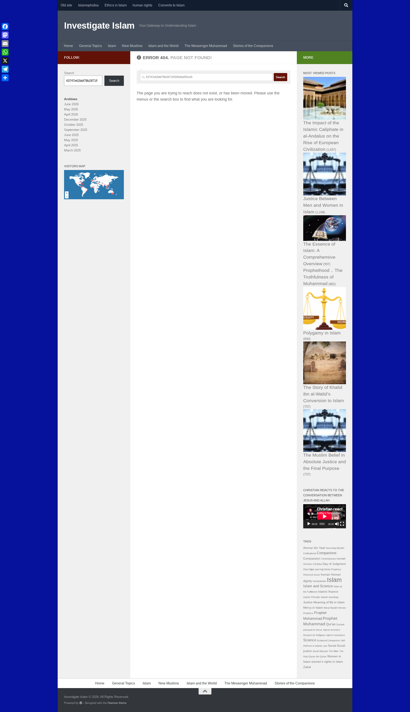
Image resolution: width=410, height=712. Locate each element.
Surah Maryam (320, 651)
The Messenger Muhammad (205, 46)
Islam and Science (318, 586)
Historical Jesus (311, 574)
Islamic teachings (330, 597)
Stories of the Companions (253, 46)
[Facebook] (5, 26)
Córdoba (317, 564)
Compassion (311, 558)
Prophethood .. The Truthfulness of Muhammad (323, 277)
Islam (112, 46)
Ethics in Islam (116, 5)
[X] (5, 60)
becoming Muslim (335, 548)
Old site (66, 5)
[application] (324, 516)
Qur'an (330, 624)
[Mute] (337, 524)
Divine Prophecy (332, 569)
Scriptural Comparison (328, 640)
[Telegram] (5, 69)
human (325, 574)
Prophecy (308, 613)
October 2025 (73, 124)
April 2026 (71, 114)
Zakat (307, 667)
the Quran (321, 656)
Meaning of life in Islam (329, 602)
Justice (308, 602)
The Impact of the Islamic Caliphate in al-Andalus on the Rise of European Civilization (323, 136)
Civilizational (309, 553)
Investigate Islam (99, 26)
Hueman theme (117, 703)
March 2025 (72, 150)
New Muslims (132, 46)
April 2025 (71, 145)
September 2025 (75, 130)
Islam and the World (163, 46)
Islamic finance (328, 591)
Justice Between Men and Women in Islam (323, 205)
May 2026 (71, 109)
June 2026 (71, 104)
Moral (326, 608)
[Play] (309, 524)
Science (309, 640)
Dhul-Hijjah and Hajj (313, 569)
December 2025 (75, 119)
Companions (327, 553)
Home (68, 46)
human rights (142, 5)
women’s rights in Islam (327, 661)
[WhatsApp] (5, 52)
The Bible (333, 651)
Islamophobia (88, 5)
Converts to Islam (171, 5)
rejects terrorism (331, 629)
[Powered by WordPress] (80, 703)
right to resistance (335, 635)
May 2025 (71, 140)
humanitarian (319, 581)
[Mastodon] (5, 35)
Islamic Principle (311, 597)
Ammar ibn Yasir (314, 547)
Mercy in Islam (313, 607)
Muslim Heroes (338, 608)
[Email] (5, 43)
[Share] (5, 77)
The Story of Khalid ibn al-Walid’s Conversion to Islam (323, 394)
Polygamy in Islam (322, 332)
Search (69, 73)
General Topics (90, 46)
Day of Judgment (334, 563)
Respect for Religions (314, 635)
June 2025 (71, 135)
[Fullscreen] (342, 524)
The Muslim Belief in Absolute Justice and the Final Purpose (324, 462)
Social (332, 645)
